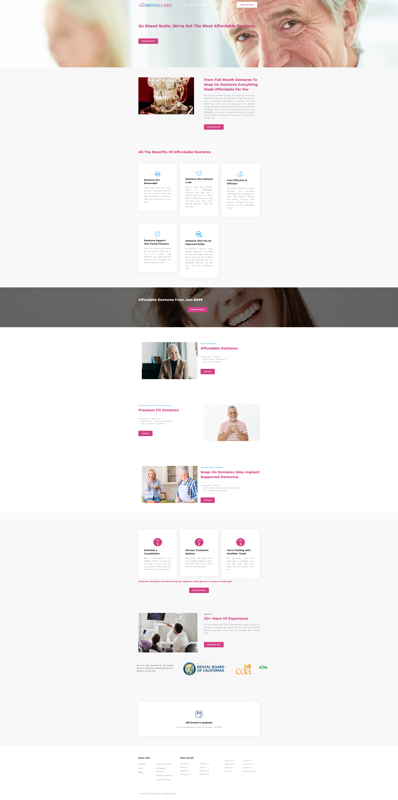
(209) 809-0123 (247, 5)
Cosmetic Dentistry (164, 775)
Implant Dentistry (163, 764)
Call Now (208, 372)
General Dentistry (163, 780)
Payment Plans (206, 5)
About (184, 5)
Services (193, 5)
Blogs (140, 772)
